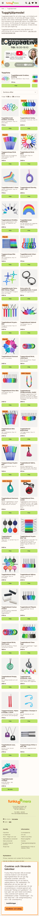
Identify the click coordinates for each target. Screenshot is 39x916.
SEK (10, 822)
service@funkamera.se (21, 813)
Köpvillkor (6, 832)
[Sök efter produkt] (26, 3)
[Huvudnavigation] (3, 3)
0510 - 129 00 (20, 812)
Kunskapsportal (25, 832)
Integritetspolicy (25, 898)
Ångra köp (6, 846)
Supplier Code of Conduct (8, 843)
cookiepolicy (17, 899)
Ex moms (7, 819)
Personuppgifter (25, 839)
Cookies (23, 841)
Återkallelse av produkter (10, 839)
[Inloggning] (29, 3)
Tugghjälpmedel (11, 8)
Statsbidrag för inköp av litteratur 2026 (28, 847)
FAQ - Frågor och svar (9, 836)
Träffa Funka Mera (26, 836)
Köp (16, 85)
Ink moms (15, 819)
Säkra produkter (7, 841)
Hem (3, 8)
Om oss (23, 834)
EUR (6, 822)
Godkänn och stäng (13, 909)
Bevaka (10, 789)
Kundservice (6, 834)
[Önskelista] (32, 3)
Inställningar (11, 903)
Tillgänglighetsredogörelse (28, 843)
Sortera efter (8, 92)
